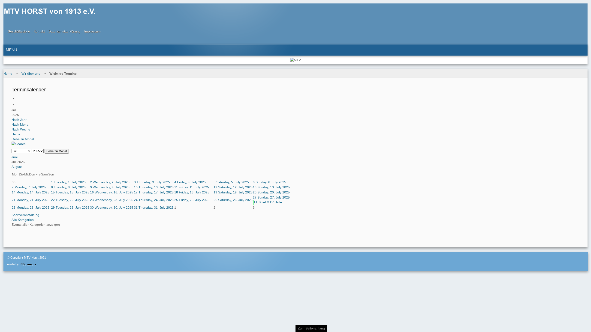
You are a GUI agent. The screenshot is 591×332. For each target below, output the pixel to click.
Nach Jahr (19, 120)
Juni (15, 157)
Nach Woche (21, 129)
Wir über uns (30, 73)
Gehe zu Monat (23, 139)
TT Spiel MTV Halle (267, 202)
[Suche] (19, 144)
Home (7, 73)
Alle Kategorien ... (24, 220)
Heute (16, 134)
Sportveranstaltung (25, 215)
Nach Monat (20, 124)
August (17, 167)
